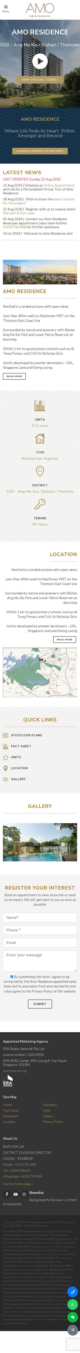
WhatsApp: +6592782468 (22, 1176)
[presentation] (73, 840)
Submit (40, 1004)
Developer (10, 1116)
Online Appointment (59, 185)
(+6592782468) (14, 227)
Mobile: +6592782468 (19, 1164)
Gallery (48, 1116)
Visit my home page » (18, 1184)
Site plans (50, 1105)
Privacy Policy (53, 1122)
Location (9, 1122)
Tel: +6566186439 (16, 1170)
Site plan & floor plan (19, 213)
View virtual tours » (40, 80)
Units (46, 1110)
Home (7, 1105)
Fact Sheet (10, 1110)
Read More (14, 376)
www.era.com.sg (15, 1071)
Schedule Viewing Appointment (40, 151)
